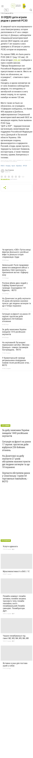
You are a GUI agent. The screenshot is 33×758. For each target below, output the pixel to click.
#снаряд (8, 166)
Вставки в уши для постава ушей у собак (15, 664)
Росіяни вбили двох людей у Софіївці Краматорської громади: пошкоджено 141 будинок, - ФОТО (15, 287)
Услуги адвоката (10, 546)
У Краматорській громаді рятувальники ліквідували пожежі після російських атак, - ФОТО (16, 361)
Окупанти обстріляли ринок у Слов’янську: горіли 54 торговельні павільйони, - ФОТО (16, 477)
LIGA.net (17, 60)
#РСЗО (25, 166)
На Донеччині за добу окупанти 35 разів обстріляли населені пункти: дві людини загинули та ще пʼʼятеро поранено (16, 302)
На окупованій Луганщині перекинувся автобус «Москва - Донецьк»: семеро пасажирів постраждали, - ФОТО (16, 346)
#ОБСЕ (3, 166)
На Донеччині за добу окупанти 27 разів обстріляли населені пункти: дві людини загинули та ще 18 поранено (16, 461)
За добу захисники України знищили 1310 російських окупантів (14, 332)
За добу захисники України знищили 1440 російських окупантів (15, 433)
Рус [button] (6, 10)
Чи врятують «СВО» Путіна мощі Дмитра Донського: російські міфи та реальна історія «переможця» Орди (16, 253)
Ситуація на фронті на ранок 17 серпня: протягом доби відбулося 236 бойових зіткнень (16, 446)
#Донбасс (19, 166)
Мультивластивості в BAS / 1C (16, 571)
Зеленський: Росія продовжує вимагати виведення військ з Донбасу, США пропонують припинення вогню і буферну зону (15, 270)
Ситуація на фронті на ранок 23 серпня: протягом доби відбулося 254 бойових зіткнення (16, 318)
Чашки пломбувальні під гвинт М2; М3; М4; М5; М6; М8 (16, 637)
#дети (13, 166)
